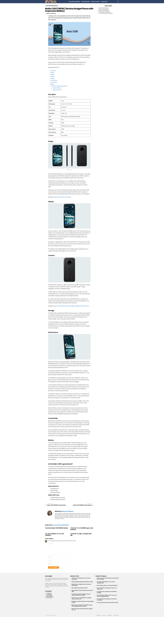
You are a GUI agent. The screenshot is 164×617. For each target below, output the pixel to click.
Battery (52, 84)
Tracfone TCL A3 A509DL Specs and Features (81, 528)
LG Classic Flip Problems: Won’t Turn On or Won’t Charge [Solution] (107, 596)
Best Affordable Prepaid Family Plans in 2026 (82, 581)
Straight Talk (49, 593)
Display (52, 74)
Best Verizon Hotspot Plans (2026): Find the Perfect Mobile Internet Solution (82, 605)
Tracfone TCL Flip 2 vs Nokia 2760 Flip (80, 534)
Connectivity (53, 82)
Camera (52, 76)
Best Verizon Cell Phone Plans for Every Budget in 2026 (83, 602)
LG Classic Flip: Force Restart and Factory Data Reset (107, 599)
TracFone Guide (86, 1)
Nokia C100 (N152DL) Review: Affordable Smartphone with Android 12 (71, 306)
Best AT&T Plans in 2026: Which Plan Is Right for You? (82, 609)
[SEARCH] (118, 1)
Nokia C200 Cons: (57, 90)
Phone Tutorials (95, 1)
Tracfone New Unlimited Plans (105, 12)
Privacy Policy (116, 615)
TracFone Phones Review (61, 525)
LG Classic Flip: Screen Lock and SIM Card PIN (107, 602)
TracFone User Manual (74, 1)
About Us (104, 615)
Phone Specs (104, 1)
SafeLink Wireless (50, 596)
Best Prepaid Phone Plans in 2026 (79, 588)
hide (58, 67)
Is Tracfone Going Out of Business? (106, 13)
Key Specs (53, 70)
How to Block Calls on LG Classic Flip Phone (107, 585)
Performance (53, 80)
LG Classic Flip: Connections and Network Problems (107, 592)
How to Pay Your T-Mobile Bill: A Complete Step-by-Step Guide (81, 598)
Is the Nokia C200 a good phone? (58, 86)
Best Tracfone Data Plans (104, 11)
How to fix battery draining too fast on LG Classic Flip (107, 588)
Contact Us (98, 615)
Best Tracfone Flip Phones (104, 10)
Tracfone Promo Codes (103, 7)
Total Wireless (49, 594)
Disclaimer (109, 615)
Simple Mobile (49, 595)
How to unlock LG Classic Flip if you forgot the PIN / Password (107, 578)
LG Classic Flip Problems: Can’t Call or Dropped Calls (106, 582)
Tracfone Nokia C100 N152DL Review (56, 528)
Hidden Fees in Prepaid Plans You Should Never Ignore (81, 585)
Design (52, 72)
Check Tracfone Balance (104, 8)
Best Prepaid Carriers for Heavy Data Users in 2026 (82, 591)
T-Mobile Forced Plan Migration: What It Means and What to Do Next (81, 594)
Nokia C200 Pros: (57, 88)
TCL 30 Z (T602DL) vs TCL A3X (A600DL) (54, 534)
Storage (52, 78)
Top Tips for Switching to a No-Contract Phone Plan (81, 578)
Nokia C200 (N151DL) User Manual (62, 197)
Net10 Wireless (49, 597)
